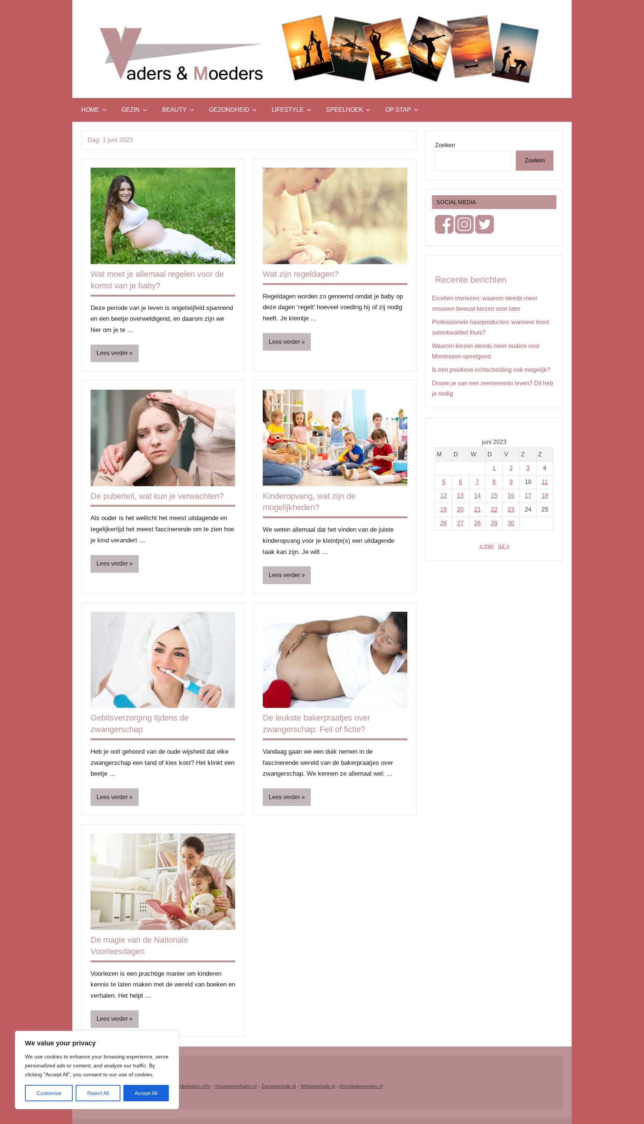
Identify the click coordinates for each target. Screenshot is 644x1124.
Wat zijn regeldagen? (300, 274)
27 (460, 523)
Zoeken (445, 145)
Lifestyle (288, 110)
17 (528, 496)
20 (460, 509)
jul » (503, 546)
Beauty (174, 110)
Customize (49, 1093)
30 (511, 523)
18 (545, 496)
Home (90, 110)
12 (443, 496)
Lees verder (112, 353)
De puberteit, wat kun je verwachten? (157, 496)
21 (477, 509)
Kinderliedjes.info (191, 1086)
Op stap (398, 110)
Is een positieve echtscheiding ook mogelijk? (491, 370)
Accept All (146, 1093)
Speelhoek (344, 110)
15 (494, 496)
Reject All (98, 1093)
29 (494, 523)
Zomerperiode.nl (278, 1086)
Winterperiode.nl (317, 1086)
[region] (97, 1070)
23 (511, 509)
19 (443, 509)
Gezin (130, 110)
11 (545, 482)
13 (460, 496)
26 (443, 523)
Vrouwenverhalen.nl (236, 1086)
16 (511, 496)
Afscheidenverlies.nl (361, 1086)
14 (477, 496)
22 (494, 509)
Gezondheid (229, 110)
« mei (486, 546)
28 (477, 523)
